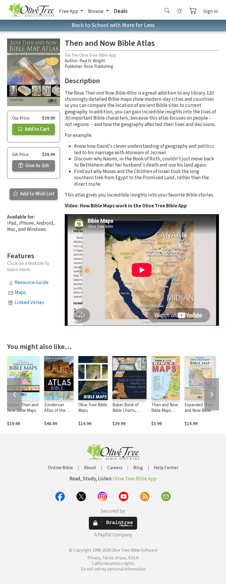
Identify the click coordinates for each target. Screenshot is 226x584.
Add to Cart (36, 129)
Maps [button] (20, 292)
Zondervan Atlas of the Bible (55, 410)
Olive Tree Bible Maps (92, 408)
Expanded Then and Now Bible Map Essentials (199, 410)
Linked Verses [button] (29, 302)
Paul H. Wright (92, 61)
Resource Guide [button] (32, 282)
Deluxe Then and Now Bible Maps (22, 408)
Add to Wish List (36, 193)
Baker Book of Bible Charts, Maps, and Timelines (125, 413)
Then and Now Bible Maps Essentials (164, 410)
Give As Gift (36, 165)
